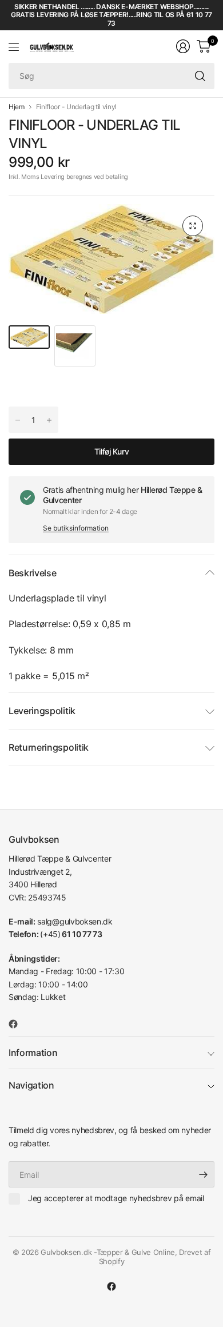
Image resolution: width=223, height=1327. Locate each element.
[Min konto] (183, 46)
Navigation (31, 1085)
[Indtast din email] (203, 1174)
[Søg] (200, 76)
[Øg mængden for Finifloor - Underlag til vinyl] (17, 420)
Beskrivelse (32, 573)
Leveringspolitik (42, 710)
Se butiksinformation (76, 528)
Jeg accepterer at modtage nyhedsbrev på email (116, 1198)
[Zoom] (192, 226)
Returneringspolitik (49, 747)
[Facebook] (18, 1024)
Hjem (17, 106)
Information (33, 1052)
